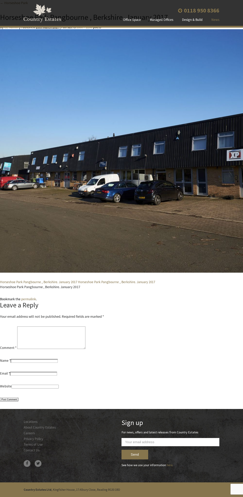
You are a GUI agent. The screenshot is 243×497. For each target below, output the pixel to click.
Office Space (132, 19)
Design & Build (192, 19)
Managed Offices (161, 19)
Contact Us (31, 450)
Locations (31, 421)
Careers (29, 433)
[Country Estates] (42, 13)
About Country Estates (40, 427)
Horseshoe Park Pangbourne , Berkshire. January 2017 (38, 282)
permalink (28, 299)
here (170, 465)
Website (6, 386)
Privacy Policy (33, 439)
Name (4, 360)
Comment (8, 348)
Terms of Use (33, 444)
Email (4, 373)
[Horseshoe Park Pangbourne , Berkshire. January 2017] (121, 151)
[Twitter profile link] (38, 463)
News (215, 19)
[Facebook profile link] (27, 463)
